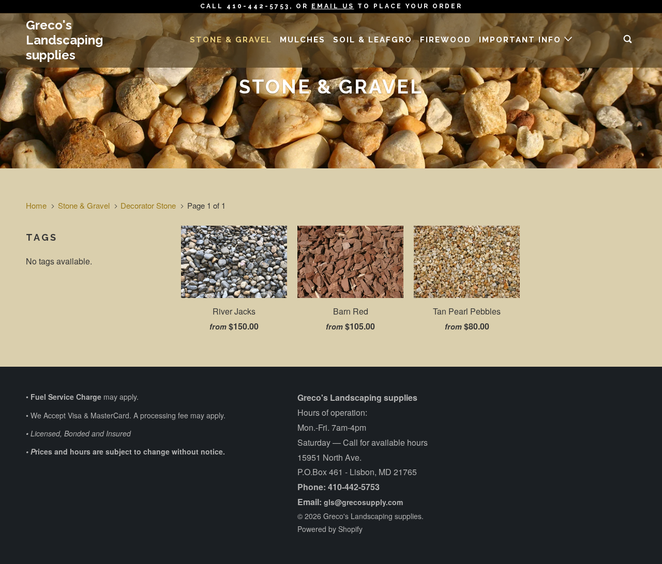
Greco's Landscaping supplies (64, 40)
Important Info (521, 39)
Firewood (445, 39)
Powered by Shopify (330, 529)
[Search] (629, 39)
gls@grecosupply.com (363, 502)
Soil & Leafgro (372, 39)
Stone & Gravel (231, 39)
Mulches (302, 39)
